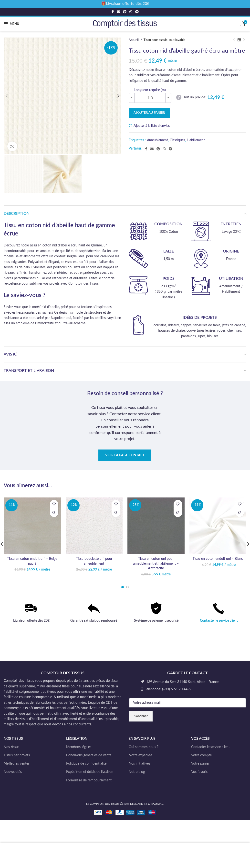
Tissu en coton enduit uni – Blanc (218, 559)
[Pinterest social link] (125, 12)
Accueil (134, 40)
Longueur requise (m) (150, 90)
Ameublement (157, 140)
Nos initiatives (139, 763)
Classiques (177, 140)
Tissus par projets (17, 755)
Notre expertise (140, 755)
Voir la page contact (125, 455)
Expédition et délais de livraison (89, 772)
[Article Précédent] (234, 40)
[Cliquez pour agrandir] (12, 146)
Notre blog (137, 772)
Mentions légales (78, 747)
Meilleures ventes (17, 763)
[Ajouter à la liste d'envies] (54, 504)
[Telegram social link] (137, 12)
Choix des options (54, 512)
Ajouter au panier (149, 112)
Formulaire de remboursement (89, 780)
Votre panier (200, 763)
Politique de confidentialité (86, 763)
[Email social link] (118, 12)
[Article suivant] (243, 40)
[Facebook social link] (112, 12)
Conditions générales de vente (88, 755)
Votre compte (201, 755)
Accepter (232, 834)
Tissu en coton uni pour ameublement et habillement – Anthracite (156, 563)
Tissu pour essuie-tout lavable (164, 40)
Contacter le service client (219, 620)
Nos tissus (11, 747)
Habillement (196, 140)
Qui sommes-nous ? (143, 747)
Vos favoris (199, 772)
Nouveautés (13, 772)
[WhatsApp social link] (131, 12)
